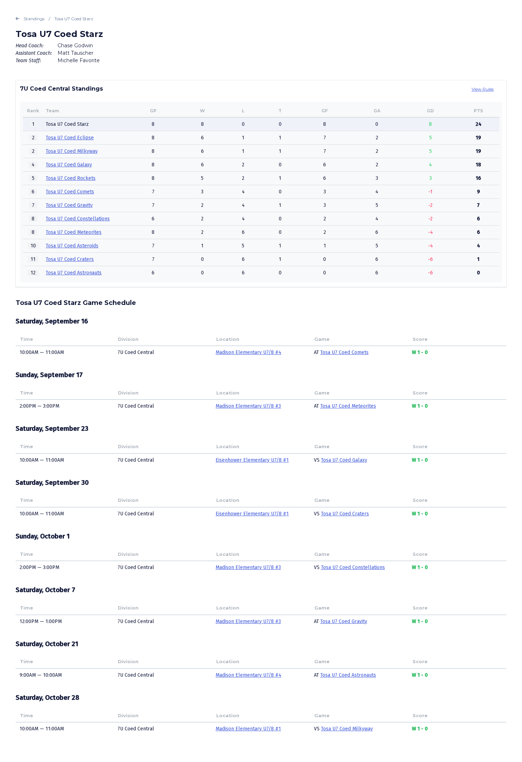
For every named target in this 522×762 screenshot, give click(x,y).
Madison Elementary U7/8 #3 (248, 406)
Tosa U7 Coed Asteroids (72, 246)
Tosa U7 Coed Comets (70, 192)
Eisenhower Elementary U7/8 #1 (252, 460)
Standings (34, 18)
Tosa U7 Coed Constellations (78, 219)
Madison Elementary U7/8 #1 (248, 729)
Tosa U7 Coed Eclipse (70, 138)
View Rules (483, 89)
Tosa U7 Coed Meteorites (74, 232)
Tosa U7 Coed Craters (70, 259)
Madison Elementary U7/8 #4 (248, 352)
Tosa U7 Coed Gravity (69, 205)
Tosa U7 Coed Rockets (71, 178)
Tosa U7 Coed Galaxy (69, 165)
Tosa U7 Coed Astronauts (74, 273)
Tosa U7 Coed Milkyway (72, 151)
